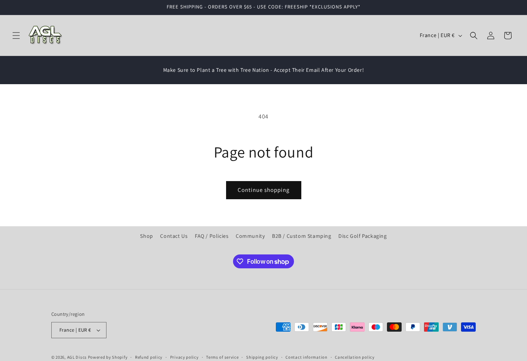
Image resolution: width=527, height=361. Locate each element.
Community (250, 235)
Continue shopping (264, 189)
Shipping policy (262, 357)
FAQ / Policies (211, 235)
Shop (146, 235)
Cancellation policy (354, 357)
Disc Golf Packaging (362, 235)
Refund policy (148, 357)
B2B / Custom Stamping (301, 235)
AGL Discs (77, 357)
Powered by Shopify (108, 357)
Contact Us (173, 235)
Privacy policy (184, 357)
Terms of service (222, 357)
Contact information (306, 357)
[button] (16, 35)
